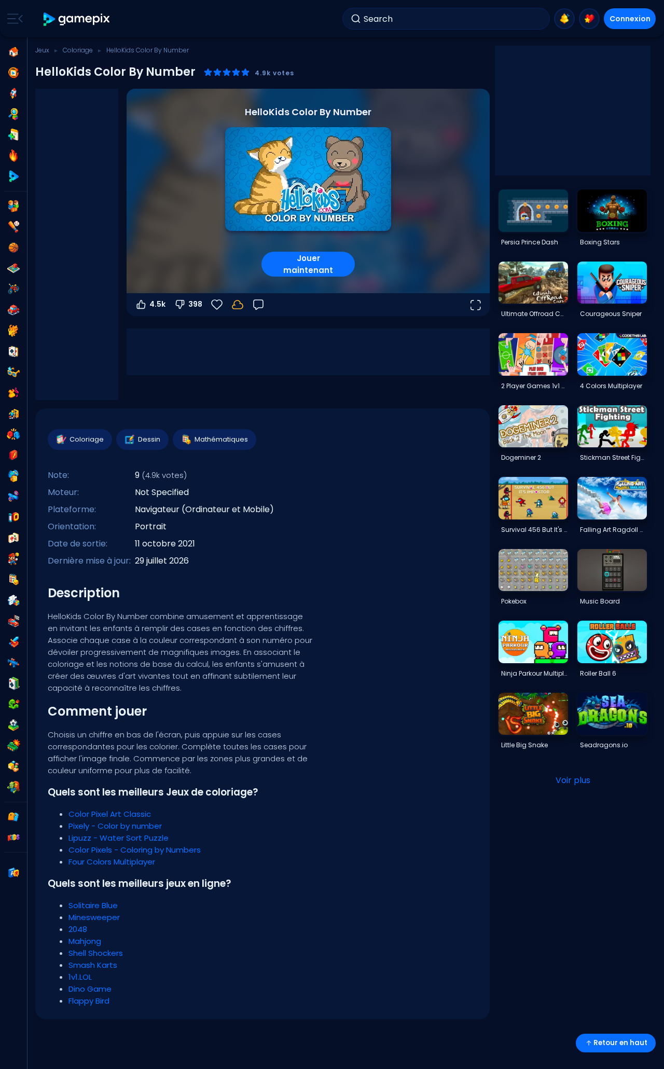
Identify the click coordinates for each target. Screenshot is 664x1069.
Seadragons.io (604, 745)
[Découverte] (13, 114)
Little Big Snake (524, 745)
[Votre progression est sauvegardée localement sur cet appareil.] (237, 304)
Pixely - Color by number (115, 825)
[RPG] (13, 642)
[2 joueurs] (13, 206)
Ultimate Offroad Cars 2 (534, 313)
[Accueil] (13, 52)
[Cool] (13, 372)
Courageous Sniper (611, 313)
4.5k (157, 304)
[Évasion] (13, 413)
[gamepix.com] (77, 19)
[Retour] (258, 304)
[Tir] (13, 662)
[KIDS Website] (13, 837)
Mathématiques (221, 439)
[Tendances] (13, 155)
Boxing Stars (600, 242)
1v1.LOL (80, 976)
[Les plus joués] (13, 93)
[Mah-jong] (13, 538)
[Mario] (13, 559)
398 (195, 304)
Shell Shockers (95, 953)
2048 (77, 929)
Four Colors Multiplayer (111, 861)
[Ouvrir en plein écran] (475, 304)
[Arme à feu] (13, 496)
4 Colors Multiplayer (611, 385)
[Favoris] (589, 18)
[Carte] (13, 351)
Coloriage (78, 50)
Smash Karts (92, 965)
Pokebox (514, 601)
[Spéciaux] (13, 176)
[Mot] (13, 766)
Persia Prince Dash (529, 242)
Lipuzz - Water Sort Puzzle (118, 837)
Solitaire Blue (93, 905)
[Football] (13, 725)
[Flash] (13, 455)
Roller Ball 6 (598, 673)
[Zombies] (13, 787)
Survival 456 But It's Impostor (534, 529)
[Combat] (13, 434)
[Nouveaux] (13, 135)
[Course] (13, 621)
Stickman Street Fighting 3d (613, 457)
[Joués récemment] (13, 72)
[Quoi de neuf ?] (564, 18)
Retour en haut (620, 1043)
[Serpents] (13, 704)
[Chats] (13, 330)
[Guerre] (13, 745)
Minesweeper (94, 917)
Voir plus (573, 780)
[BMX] (13, 289)
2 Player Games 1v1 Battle (534, 385)
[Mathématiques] (13, 579)
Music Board (600, 601)
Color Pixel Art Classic (109, 813)
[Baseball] (13, 226)
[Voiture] (13, 309)
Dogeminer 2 (521, 457)
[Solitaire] (13, 683)
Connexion (630, 18)
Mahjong (84, 941)
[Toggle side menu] (13, 19)
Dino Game (90, 988)
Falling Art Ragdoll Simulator (613, 529)
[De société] (13, 268)
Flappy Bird (88, 1000)
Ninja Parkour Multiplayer (534, 673)
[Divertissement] (13, 475)
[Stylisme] (13, 392)
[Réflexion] (13, 600)
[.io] (13, 517)
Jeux (42, 50)
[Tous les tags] (13, 816)
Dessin (149, 439)
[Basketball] (13, 247)
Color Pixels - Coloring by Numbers (134, 849)
